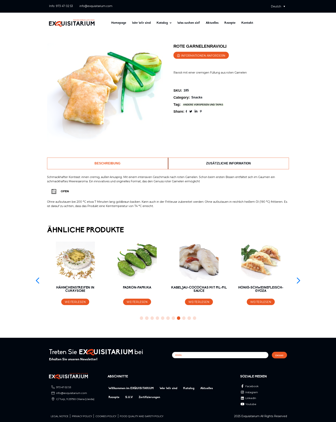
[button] (278, 6)
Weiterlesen (75, 302)
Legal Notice (59, 416)
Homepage (118, 23)
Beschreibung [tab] (107, 163)
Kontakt (247, 23)
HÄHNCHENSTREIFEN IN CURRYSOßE (75, 289)
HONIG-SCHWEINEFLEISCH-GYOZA (260, 289)
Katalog (162, 23)
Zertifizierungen (149, 397)
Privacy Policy (82, 416)
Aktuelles (212, 23)
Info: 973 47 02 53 (61, 6)
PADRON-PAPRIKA (137, 287)
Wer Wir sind (141, 23)
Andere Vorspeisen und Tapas (203, 104)
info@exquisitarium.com (96, 6)
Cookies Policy (105, 416)
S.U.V (129, 397)
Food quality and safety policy (141, 416)
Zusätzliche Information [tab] (228, 163)
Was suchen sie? (188, 23)
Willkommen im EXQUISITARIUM (131, 388)
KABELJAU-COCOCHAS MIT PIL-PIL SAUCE (199, 289)
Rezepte (229, 23)
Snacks (196, 97)
